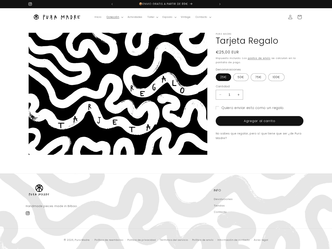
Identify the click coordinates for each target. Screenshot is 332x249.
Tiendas (219, 205)
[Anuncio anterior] (112, 4)
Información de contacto (233, 240)
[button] (114, 17)
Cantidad (223, 86)
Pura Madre (82, 240)
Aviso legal (261, 240)
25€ (223, 77)
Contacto (220, 212)
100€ (276, 77)
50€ (241, 77)
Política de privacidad (141, 240)
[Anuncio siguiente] (220, 4)
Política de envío (203, 240)
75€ (258, 77)
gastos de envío (259, 58)
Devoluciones (223, 199)
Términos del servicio (174, 240)
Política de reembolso (109, 240)
